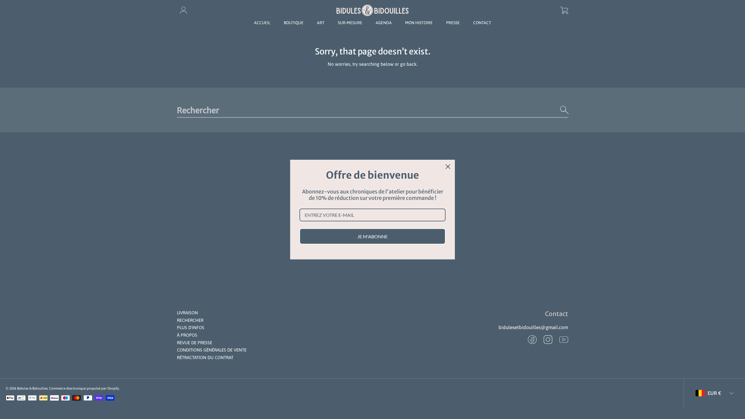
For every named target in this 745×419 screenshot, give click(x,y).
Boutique (294, 22)
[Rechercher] (564, 110)
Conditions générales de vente (211, 349)
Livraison (187, 312)
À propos (187, 335)
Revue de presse (194, 342)
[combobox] (372, 110)
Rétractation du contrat (205, 357)
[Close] (448, 167)
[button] (564, 10)
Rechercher (190, 320)
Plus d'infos (190, 327)
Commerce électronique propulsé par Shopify (84, 388)
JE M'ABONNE (372, 236)
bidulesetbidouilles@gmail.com (533, 327)
